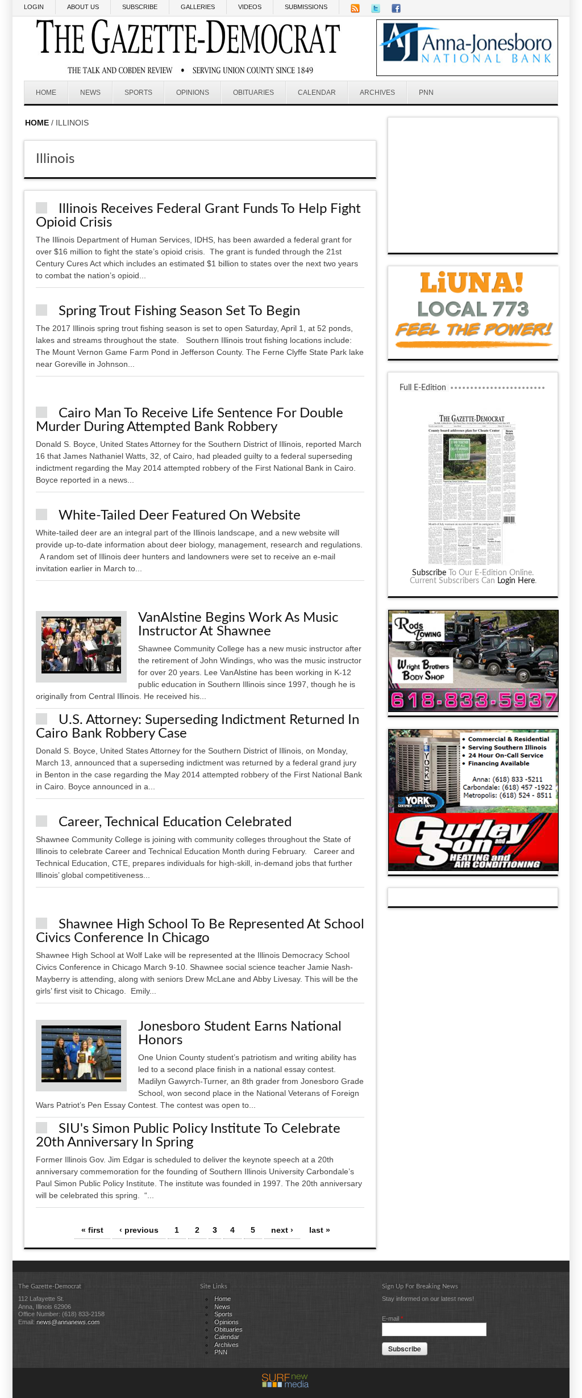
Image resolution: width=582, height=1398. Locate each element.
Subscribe (429, 573)
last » (319, 1229)
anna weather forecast (473, 241)
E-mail (392, 1318)
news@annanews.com (67, 1322)
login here (516, 581)
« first (92, 1229)
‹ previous (139, 1229)
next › (282, 1229)
